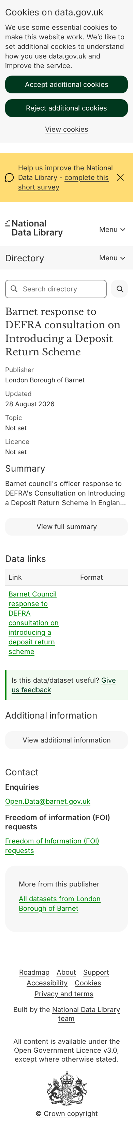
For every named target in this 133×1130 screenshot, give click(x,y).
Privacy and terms (63, 994)
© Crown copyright (66, 1113)
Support (96, 972)
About (66, 972)
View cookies (66, 129)
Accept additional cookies (66, 84)
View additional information (67, 740)
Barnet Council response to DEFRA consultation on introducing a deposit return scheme (34, 623)
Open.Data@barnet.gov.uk (47, 801)
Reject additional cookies (66, 108)
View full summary (66, 527)
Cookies (88, 983)
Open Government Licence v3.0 (65, 1050)
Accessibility (47, 983)
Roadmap (34, 972)
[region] (66, 614)
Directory (24, 258)
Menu (108, 229)
